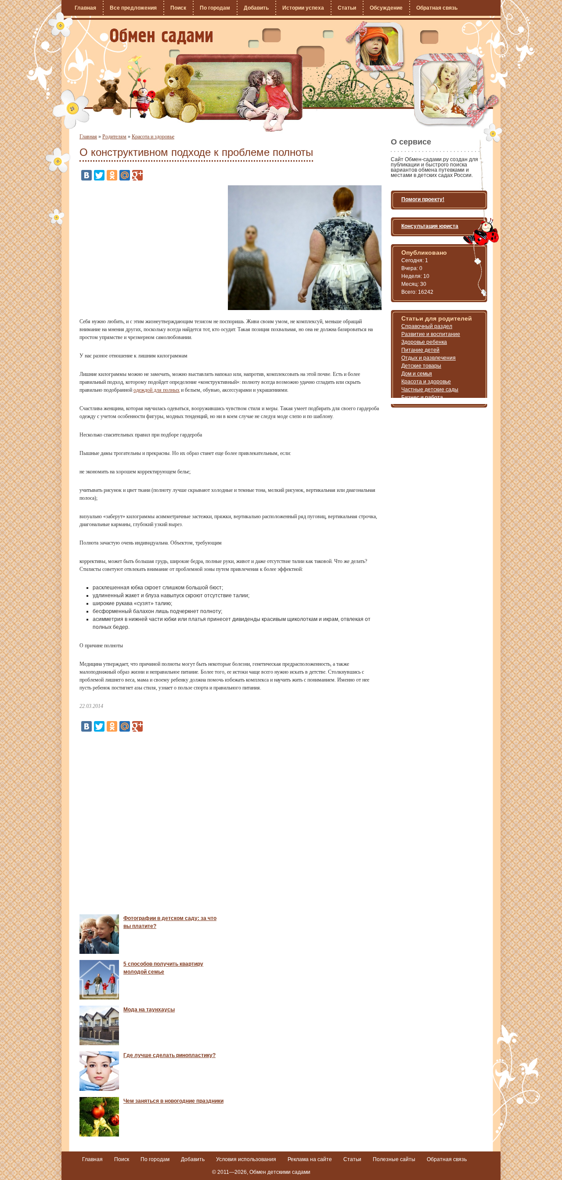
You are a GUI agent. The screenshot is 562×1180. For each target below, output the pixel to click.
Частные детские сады (429, 389)
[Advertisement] (153, 246)
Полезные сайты (394, 1159)
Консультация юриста (429, 226)
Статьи (347, 8)
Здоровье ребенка (424, 342)
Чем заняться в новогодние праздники (173, 1101)
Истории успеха (303, 8)
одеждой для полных (156, 390)
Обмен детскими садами (279, 1172)
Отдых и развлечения (428, 358)
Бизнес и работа (422, 397)
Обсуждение (386, 8)
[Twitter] (99, 175)
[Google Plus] (137, 175)
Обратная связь (437, 8)
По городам (215, 8)
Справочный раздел (426, 326)
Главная (85, 8)
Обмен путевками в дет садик (161, 36)
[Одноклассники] (112, 175)
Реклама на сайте (310, 1159)
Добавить (256, 8)
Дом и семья (416, 374)
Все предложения (133, 8)
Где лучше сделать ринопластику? (169, 1055)
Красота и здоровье (153, 137)
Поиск (178, 8)
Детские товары (421, 366)
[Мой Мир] (124, 175)
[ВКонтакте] (86, 175)
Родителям (114, 137)
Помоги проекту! (422, 199)
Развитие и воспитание (430, 334)
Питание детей (420, 350)
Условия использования (246, 1159)
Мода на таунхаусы (149, 1010)
